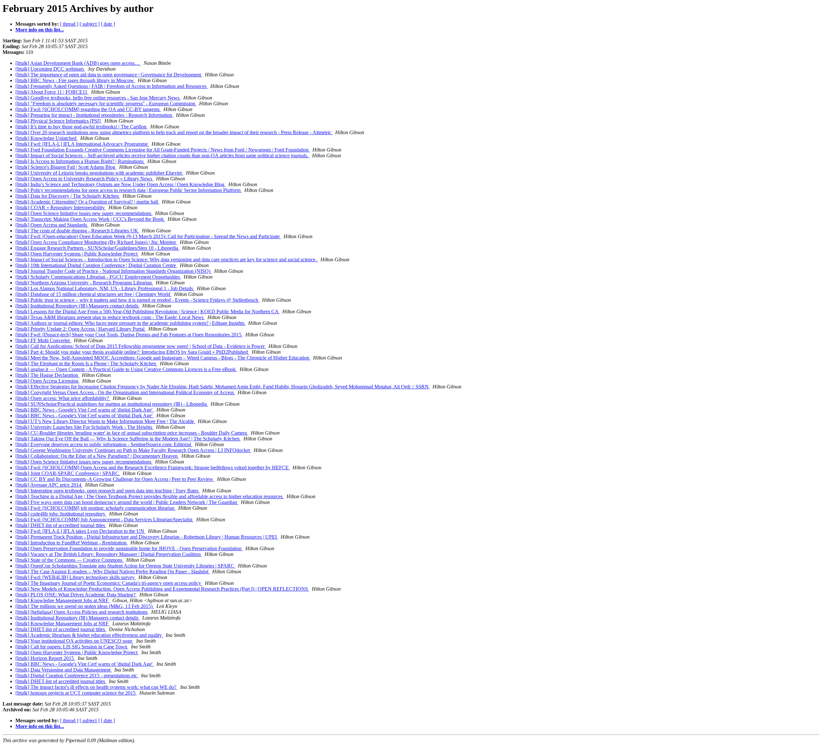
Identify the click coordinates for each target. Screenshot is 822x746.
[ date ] (108, 24)
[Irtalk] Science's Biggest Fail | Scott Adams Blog (66, 167)
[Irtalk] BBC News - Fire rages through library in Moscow (75, 80)
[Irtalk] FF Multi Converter (43, 340)
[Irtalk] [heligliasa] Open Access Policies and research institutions (82, 612)
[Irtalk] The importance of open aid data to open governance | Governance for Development (108, 74)
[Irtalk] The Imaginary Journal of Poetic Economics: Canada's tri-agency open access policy (108, 583)
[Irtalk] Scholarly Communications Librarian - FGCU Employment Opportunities (98, 277)
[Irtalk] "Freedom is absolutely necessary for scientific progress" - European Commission (106, 103)
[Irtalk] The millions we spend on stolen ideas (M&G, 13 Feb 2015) (84, 606)
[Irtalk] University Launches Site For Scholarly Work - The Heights (84, 427)
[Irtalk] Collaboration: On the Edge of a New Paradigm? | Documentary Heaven (97, 456)
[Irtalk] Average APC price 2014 (49, 485)
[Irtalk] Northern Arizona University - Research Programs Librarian (84, 282)
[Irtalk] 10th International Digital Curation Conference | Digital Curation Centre (96, 265)
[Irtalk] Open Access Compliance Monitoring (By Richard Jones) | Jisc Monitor (96, 242)
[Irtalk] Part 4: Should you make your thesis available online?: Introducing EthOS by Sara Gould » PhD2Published (132, 352)
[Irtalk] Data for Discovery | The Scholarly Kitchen (67, 196)
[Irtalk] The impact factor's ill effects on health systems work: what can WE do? (96, 687)
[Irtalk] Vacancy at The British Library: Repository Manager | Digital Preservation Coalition (108, 554)
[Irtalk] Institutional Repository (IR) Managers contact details (77, 305)
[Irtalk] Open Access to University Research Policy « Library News (84, 178)
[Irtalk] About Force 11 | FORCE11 (52, 92)
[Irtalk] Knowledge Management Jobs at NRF (62, 600)
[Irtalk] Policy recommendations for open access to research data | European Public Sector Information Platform (128, 190)
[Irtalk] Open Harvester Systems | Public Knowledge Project (77, 253)
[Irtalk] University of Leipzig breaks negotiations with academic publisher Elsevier (99, 173)
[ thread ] (69, 24)
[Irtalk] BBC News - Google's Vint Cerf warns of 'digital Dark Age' (84, 409)
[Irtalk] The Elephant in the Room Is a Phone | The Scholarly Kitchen (86, 363)
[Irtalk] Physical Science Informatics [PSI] (58, 121)
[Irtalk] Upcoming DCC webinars (50, 69)
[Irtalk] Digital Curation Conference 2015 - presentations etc (76, 675)
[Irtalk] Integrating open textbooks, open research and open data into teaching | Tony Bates (107, 490)
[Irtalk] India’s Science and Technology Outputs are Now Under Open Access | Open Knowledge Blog (120, 184)
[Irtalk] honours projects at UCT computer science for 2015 (76, 693)
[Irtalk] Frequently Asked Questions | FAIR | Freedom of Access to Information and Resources (111, 86)
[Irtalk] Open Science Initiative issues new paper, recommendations (84, 213)
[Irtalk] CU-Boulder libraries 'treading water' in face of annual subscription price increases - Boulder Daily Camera (131, 433)
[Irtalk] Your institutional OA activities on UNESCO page (74, 641)
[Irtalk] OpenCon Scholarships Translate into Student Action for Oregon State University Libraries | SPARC (125, 565)
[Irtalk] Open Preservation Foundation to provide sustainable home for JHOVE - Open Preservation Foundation (129, 548)
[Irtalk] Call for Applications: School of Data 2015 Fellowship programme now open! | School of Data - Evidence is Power (140, 346)
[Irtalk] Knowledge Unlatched (46, 138)
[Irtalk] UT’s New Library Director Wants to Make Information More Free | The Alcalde (105, 421)
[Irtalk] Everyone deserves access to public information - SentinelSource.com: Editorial (103, 444)
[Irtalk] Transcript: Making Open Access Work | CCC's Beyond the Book (90, 219)
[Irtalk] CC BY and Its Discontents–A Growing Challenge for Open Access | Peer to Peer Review (114, 479)
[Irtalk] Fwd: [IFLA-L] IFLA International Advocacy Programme (82, 144)
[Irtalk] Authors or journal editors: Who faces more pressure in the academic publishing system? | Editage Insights (130, 323)
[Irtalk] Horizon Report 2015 (45, 658)
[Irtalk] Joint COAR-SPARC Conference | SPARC (67, 473)
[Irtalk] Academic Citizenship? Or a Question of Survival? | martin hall (87, 201)
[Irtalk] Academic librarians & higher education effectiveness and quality (89, 635)
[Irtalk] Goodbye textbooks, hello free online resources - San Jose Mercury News (98, 97)
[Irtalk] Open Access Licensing (47, 381)
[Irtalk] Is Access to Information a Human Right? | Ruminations (80, 161)
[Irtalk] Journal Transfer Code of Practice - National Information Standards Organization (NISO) (113, 271)
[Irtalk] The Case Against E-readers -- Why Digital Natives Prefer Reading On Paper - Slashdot (112, 571)
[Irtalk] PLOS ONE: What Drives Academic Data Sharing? (76, 594)
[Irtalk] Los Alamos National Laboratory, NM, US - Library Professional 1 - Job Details (104, 288)
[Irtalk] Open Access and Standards (51, 225)
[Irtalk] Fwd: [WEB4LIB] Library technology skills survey (75, 577)
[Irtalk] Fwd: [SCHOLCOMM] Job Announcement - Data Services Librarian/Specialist (104, 519)
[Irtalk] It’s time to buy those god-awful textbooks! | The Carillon (81, 126)
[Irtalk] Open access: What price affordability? (62, 398)
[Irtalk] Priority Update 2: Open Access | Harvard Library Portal (80, 329)
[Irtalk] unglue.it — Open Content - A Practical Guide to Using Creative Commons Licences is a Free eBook (126, 369)
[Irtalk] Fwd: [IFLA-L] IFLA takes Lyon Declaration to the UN (80, 531)
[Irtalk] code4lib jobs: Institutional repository (61, 513)
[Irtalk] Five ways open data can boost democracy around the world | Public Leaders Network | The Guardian (126, 502)
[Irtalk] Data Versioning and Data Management (63, 669)
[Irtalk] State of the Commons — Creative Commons (69, 560)
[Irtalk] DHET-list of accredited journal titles (60, 525)
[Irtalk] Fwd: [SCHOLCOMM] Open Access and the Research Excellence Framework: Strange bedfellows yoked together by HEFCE (152, 467)
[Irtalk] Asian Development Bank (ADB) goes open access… (78, 63)
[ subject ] (90, 24)
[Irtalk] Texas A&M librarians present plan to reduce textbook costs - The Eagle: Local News (110, 317)
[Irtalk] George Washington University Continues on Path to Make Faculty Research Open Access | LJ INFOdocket (133, 450)
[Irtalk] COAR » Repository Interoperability (60, 207)
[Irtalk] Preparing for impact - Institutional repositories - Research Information (94, 115)
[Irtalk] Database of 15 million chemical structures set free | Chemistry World (93, 294)
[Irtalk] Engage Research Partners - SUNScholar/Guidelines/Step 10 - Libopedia (97, 248)
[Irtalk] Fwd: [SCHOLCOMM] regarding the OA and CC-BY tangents (88, 109)
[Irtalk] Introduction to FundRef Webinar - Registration (71, 542)
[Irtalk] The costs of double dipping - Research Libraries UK (77, 230)
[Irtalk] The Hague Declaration (47, 375)
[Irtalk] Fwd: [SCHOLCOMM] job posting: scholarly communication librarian (95, 508)
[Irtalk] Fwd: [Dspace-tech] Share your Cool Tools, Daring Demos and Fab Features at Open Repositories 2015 (129, 334)
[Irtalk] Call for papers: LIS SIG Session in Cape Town (71, 646)
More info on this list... (39, 29)
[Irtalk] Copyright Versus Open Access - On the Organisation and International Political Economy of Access (125, 392)
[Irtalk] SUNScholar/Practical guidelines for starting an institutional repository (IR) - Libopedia (111, 404)
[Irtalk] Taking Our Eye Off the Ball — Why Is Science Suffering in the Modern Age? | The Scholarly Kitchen (128, 438)
